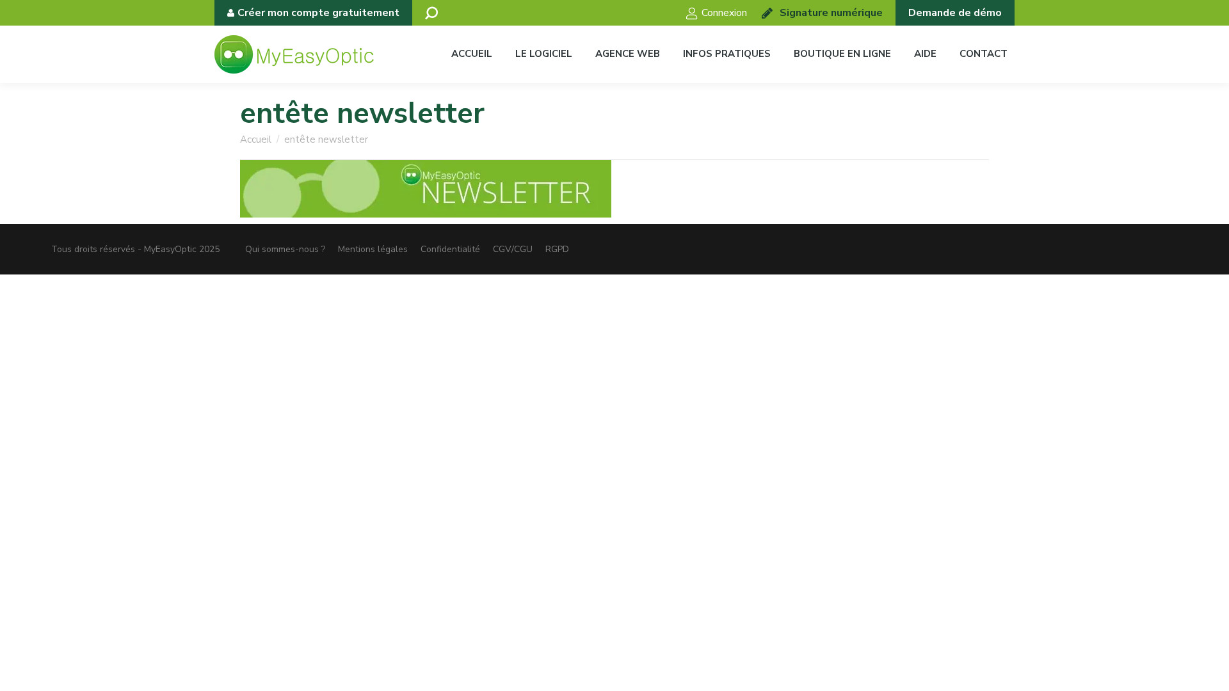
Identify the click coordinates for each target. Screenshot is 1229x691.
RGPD (557, 249)
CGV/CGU (513, 249)
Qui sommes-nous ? (285, 249)
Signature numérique (831, 13)
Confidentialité (450, 249)
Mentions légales (373, 249)
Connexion (724, 13)
